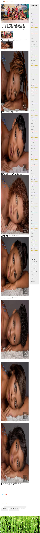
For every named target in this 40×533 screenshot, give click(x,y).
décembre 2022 (33, 160)
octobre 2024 (32, 129)
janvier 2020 (32, 207)
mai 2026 (32, 104)
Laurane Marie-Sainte (10, 508)
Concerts (32, 25)
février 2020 (32, 205)
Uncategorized (32, 95)
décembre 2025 (33, 111)
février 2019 (32, 223)
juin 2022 (32, 167)
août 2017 (32, 249)
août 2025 (32, 116)
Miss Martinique (21, 508)
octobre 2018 (32, 229)
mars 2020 (32, 204)
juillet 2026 (32, 101)
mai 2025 (32, 120)
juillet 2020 (32, 198)
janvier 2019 (32, 224)
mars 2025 (32, 123)
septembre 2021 (33, 179)
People (23, 29)
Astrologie (32, 19)
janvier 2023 (32, 158)
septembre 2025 (33, 114)
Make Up (32, 67)
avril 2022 (32, 170)
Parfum (32, 76)
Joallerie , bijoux (33, 60)
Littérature (32, 63)
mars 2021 (32, 186)
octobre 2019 (32, 211)
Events (20, 29)
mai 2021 (32, 183)
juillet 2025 (32, 117)
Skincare (32, 88)
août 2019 (32, 214)
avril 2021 (32, 185)
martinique (16, 508)
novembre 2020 (33, 192)
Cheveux (32, 22)
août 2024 (32, 132)
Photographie (32, 79)
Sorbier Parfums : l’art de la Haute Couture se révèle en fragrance (34, 265)
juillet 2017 (32, 251)
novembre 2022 (33, 161)
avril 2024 (32, 138)
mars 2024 (32, 139)
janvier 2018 (32, 242)
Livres (31, 64)
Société (26, 29)
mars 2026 (32, 107)
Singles (32, 86)
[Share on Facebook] (1, 503)
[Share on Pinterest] (6, 503)
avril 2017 (32, 255)
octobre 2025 (32, 113)
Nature (32, 73)
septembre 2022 (33, 164)
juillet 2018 (32, 233)
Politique (32, 82)
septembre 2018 (33, 230)
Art (31, 13)
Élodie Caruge (4, 508)
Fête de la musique (33, 47)
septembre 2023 (33, 148)
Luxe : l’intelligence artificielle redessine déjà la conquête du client (34, 280)
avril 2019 (32, 220)
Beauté (14, 29)
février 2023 (32, 157)
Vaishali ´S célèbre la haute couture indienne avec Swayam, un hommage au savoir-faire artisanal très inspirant (34, 271)
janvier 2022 (32, 173)
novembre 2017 (33, 245)
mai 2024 (32, 136)
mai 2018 (32, 236)
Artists (31, 16)
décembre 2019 (33, 208)
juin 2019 (32, 217)
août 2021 (32, 180)
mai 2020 (32, 201)
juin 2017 (32, 252)
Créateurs (32, 26)
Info (31, 57)
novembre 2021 (33, 176)
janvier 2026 (32, 110)
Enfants (32, 35)
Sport (31, 91)
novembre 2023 (33, 145)
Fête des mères (33, 48)
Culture (17, 29)
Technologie (32, 92)
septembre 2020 (33, 195)
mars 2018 (32, 239)
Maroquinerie (32, 70)
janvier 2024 (32, 142)
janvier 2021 (32, 189)
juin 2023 (32, 151)
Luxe (31, 66)
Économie (32, 32)
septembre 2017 (33, 248)
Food (31, 51)
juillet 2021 (32, 182)
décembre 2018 (33, 226)
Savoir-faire (32, 85)
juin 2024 (32, 135)
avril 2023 (32, 154)
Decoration (32, 29)
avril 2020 (32, 202)
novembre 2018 (33, 227)
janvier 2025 (32, 126)
